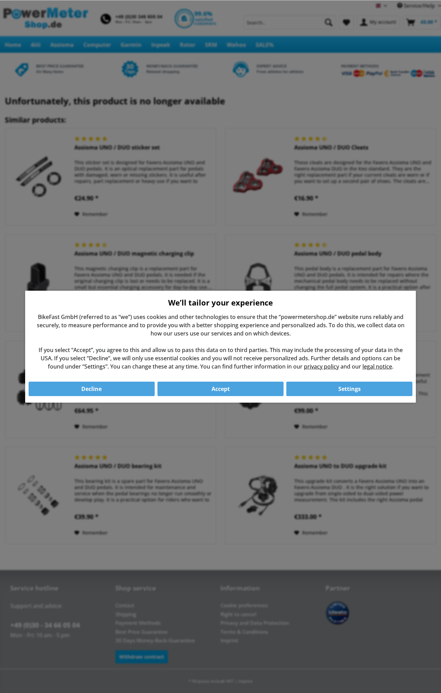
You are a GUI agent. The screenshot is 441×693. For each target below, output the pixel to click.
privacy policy (321, 366)
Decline (91, 389)
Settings (349, 389)
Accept (221, 389)
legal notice (377, 366)
